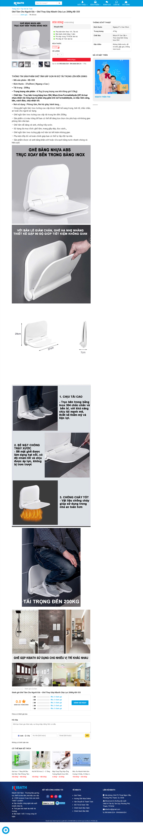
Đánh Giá (107, 5)
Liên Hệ (116, 5)
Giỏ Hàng (126, 5)
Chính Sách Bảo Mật (81, 811)
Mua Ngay (72, 59)
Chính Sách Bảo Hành (82, 808)
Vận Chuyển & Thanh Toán (83, 802)
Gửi (87, 735)
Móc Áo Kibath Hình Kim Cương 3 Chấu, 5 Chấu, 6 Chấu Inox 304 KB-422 (81, 774)
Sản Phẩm (94, 5)
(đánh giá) (24, 15)
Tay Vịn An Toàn (26, 9)
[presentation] (13, 40)
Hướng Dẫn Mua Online (82, 799)
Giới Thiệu (81, 5)
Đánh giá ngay (80, 703)
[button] (93, 104)
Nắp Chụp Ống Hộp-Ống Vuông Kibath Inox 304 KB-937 (60, 774)
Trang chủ (15, 9)
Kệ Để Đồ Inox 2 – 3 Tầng (41, 771)
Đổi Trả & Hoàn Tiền (81, 805)
